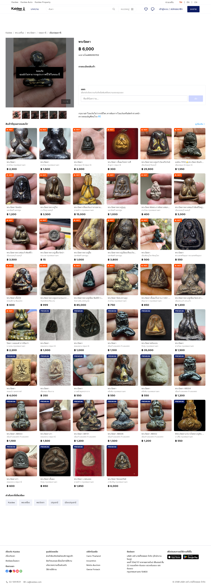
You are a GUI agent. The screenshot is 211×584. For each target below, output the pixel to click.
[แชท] (152, 9)
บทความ (35, 9)
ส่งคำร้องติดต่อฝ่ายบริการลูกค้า (59, 556)
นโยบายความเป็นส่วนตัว (56, 565)
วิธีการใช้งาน (51, 569)
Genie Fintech (93, 569)
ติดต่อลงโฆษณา (12, 560)
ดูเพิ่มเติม (199, 124)
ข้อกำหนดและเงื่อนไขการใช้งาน (59, 560)
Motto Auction (93, 565)
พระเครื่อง (19, 32)
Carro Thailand (93, 556)
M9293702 (93, 55)
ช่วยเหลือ (169, 2)
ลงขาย (193, 9)
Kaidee (14, 2)
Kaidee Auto (26, 2)
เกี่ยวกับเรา (10, 556)
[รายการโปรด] (146, 9)
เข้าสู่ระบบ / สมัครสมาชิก (171, 9)
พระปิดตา (31, 32)
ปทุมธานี (42, 32)
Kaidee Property (42, 2)
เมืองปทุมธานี (55, 32)
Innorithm (91, 560)
